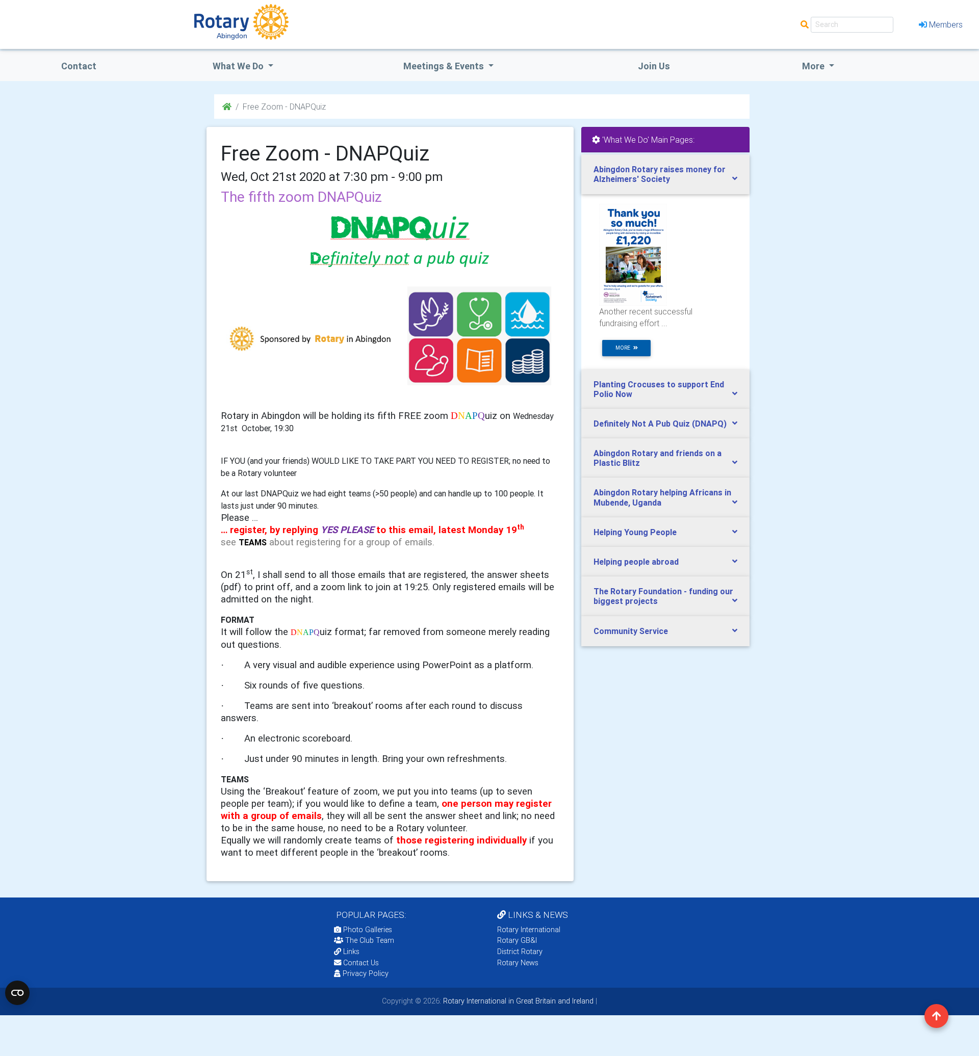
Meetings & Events (444, 66)
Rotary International (528, 929)
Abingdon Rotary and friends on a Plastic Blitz (658, 458)
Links (351, 951)
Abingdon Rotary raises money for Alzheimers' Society (660, 174)
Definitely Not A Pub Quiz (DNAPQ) (660, 423)
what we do (239, 66)
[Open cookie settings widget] (17, 993)
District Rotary (520, 951)
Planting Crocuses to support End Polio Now (659, 389)
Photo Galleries (366, 929)
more (624, 348)
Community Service (631, 631)
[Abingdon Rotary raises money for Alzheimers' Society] (633, 254)
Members (946, 24)
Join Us (654, 66)
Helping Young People (635, 532)
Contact (78, 66)
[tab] (665, 174)
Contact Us (360, 962)
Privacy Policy (366, 973)
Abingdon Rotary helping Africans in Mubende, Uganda (662, 497)
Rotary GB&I (517, 940)
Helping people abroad (636, 562)
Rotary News (517, 962)
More (814, 66)
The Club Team (369, 940)
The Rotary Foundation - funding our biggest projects (663, 596)
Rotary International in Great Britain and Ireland (517, 1001)
